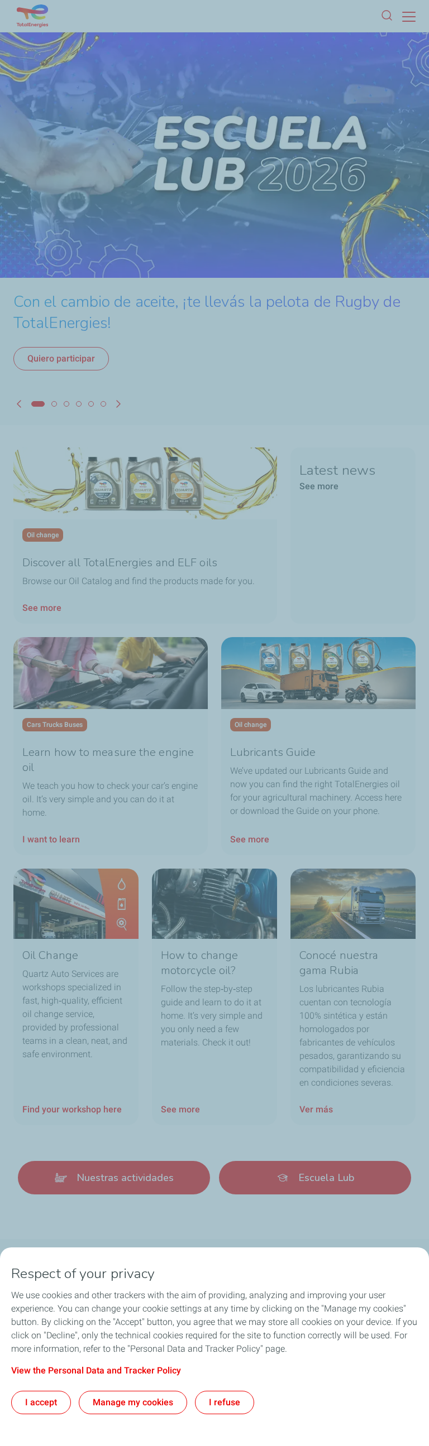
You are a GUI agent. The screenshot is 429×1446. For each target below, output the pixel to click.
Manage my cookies (133, 1402)
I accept (41, 1402)
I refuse (224, 1402)
